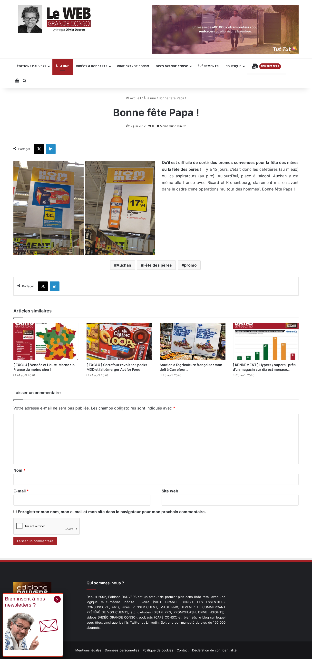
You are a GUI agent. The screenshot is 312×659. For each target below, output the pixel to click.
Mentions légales (88, 650)
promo (190, 265)
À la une (150, 98)
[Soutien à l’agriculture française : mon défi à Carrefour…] (192, 341)
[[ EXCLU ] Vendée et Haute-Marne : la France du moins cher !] (46, 341)
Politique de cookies (158, 650)
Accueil (135, 98)
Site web (170, 491)
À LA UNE (62, 66)
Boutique (233, 66)
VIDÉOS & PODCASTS (91, 66)
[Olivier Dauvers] (54, 19)
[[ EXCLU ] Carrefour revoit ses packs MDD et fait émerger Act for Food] (119, 341)
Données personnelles (122, 650)
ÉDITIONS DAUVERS (31, 66)
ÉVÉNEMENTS (208, 66)
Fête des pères (157, 265)
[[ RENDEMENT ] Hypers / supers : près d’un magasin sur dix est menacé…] (266, 341)
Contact (183, 650)
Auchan (124, 265)
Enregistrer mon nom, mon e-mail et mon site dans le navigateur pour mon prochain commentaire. (112, 511)
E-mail (21, 491)
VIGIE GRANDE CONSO (133, 66)
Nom (19, 470)
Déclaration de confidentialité (214, 650)
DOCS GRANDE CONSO (172, 66)
